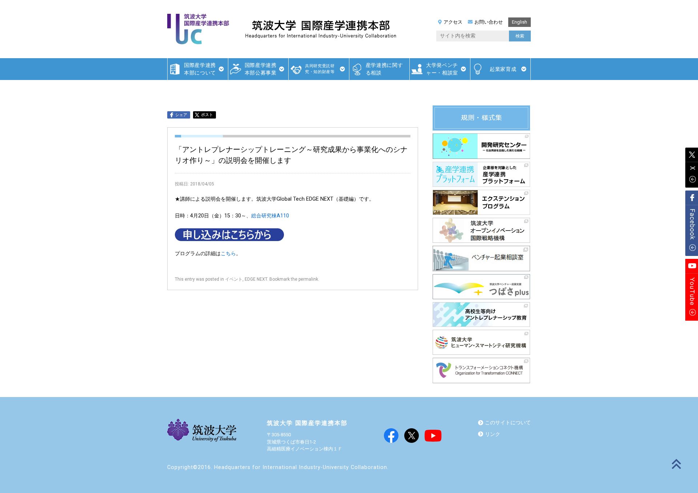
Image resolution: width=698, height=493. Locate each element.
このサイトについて (508, 423)
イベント (233, 279)
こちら (228, 253)
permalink (308, 279)
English (519, 22)
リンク (492, 434)
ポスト (207, 114)
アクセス (453, 22)
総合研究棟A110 (270, 216)
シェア (181, 114)
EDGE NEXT (256, 279)
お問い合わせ (488, 22)
